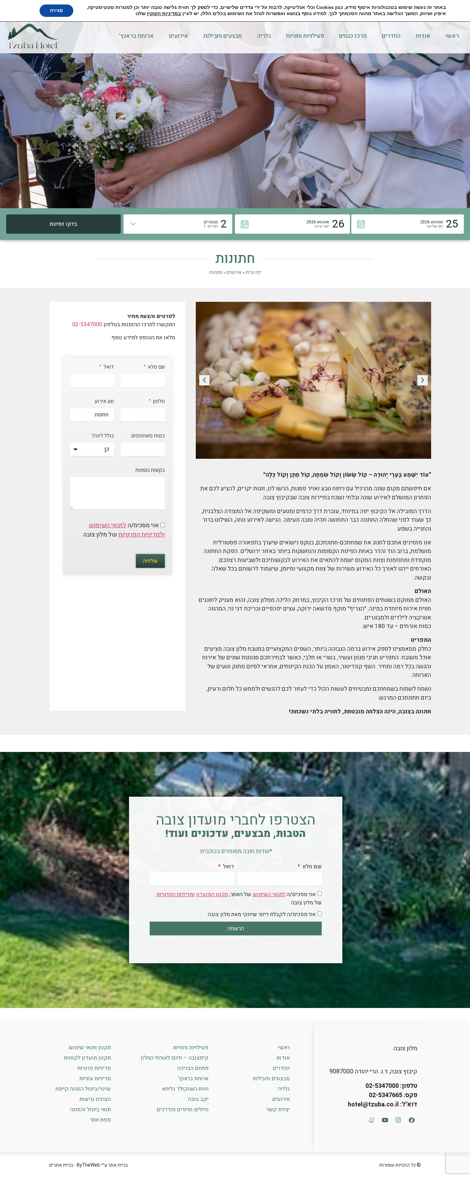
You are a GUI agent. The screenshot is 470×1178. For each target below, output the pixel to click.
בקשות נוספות (150, 470)
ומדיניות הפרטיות (176, 894)
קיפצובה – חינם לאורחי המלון (175, 1058)
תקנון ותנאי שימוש (89, 1047)
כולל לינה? (103, 436)
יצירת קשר (278, 1109)
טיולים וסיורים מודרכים (183, 1109)
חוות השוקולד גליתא (185, 1089)
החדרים (391, 36)
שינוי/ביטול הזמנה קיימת (83, 1089)
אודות (423, 36)
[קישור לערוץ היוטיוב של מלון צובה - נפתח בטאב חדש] (385, 1120)
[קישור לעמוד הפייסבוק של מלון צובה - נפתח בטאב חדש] (411, 1120)
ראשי (452, 36)
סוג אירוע (104, 402)
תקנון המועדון (212, 894)
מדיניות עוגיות (95, 1078)
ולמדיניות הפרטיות (141, 534)
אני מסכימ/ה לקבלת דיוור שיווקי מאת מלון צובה (262, 914)
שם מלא (156, 367)
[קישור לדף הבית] (32, 35)
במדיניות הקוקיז (164, 13)
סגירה (56, 10)
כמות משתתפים (148, 436)
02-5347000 (87, 324)
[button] (407, 224)
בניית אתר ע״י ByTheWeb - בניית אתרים (88, 1165)
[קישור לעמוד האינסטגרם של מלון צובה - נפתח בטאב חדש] (398, 1120)
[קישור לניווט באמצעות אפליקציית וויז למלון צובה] (371, 1120)
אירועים (178, 36)
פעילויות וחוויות (305, 36)
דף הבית (253, 272)
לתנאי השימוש (107, 525)
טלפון (158, 402)
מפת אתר (100, 1120)
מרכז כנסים (353, 36)
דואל (108, 367)
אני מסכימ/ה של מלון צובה (124, 530)
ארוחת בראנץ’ (136, 36)
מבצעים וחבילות (222, 36)
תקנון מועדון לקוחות (87, 1058)
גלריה (264, 36)
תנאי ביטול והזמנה (90, 1109)
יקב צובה (198, 1099)
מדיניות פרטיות (94, 1068)
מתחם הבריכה (193, 1068)
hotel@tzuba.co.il (373, 1104)
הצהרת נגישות (95, 1099)
